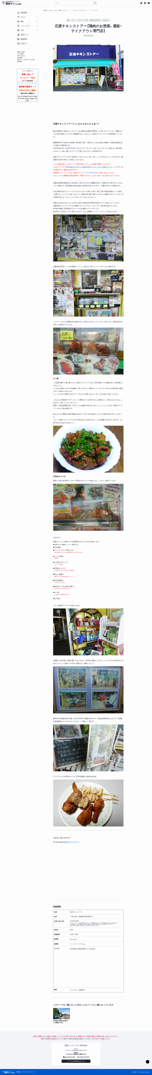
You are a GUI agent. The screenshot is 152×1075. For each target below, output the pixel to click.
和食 (68, 20)
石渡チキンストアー (72, 842)
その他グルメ (106, 20)
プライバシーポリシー (29, 1072)
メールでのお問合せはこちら (76, 1061)
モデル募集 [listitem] (20, 54)
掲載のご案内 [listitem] (21, 52)
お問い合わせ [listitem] (21, 55)
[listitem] (141, 3)
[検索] (95, 3)
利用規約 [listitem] (19, 61)
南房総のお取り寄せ (95, 20)
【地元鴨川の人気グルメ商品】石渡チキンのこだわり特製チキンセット (90, 167)
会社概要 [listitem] (19, 57)
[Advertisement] (88, 106)
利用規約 (18, 1072)
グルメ (73, 20)
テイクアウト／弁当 (82, 20)
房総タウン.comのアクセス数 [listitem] (25, 59)
